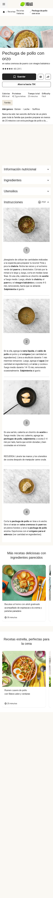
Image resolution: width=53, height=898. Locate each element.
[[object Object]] (40, 77)
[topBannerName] (26, 21)
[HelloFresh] (26, 4)
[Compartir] (48, 77)
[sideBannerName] (26, 145)
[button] (26, 180)
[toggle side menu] (4, 4)
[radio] (3, 69)
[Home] (3, 12)
